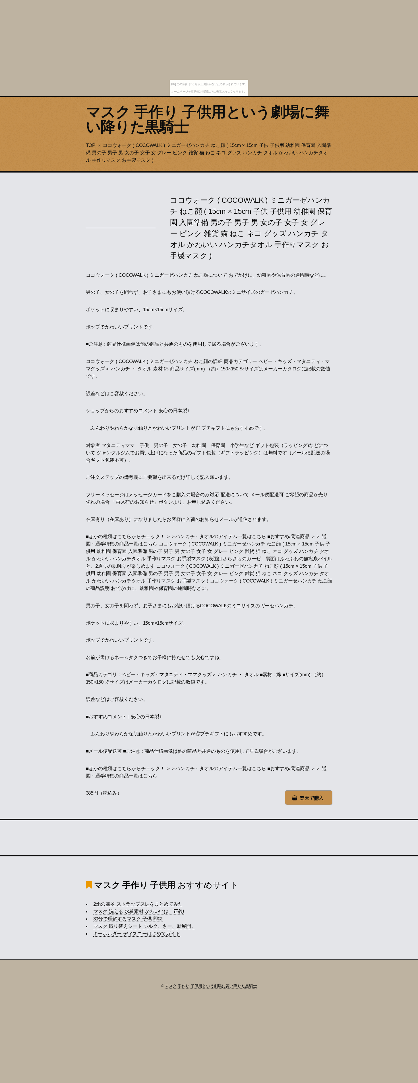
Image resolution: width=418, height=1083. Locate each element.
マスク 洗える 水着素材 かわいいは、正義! (138, 911)
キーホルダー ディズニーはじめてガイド (136, 933)
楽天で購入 (312, 798)
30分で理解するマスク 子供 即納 (128, 919)
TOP (90, 145)
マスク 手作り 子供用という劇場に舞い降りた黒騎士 (207, 119)
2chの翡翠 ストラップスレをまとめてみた (138, 904)
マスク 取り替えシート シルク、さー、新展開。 (144, 926)
